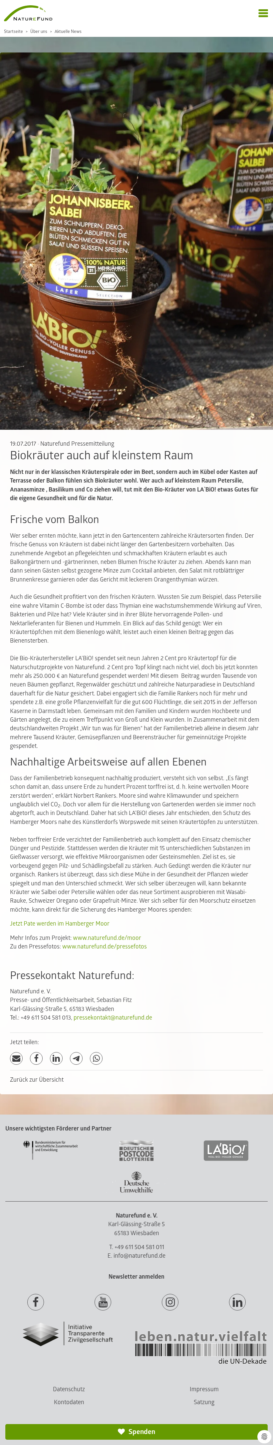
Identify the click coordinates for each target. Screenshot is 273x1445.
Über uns (38, 31)
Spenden (141, 1432)
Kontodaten (69, 1402)
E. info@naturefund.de (136, 1255)
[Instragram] (170, 1302)
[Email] (16, 1058)
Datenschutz (69, 1389)
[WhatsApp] (96, 1058)
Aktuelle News (68, 31)
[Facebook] (36, 1058)
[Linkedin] (237, 1302)
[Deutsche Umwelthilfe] (136, 1191)
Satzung (204, 1402)
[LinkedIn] (56, 1058)
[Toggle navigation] (263, 13)
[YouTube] (103, 1302)
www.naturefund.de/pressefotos (104, 946)
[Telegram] (76, 1058)
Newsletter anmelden (136, 1276)
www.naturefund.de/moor (107, 938)
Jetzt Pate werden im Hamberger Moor (60, 923)
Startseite (13, 31)
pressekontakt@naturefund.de (113, 1017)
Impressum (204, 1389)
